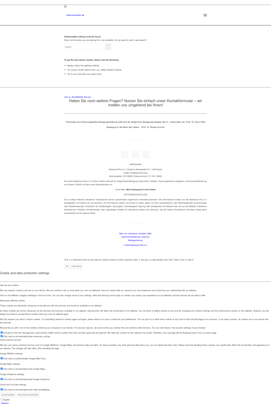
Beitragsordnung (135, 240)
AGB (149, 233)
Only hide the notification (28, 394)
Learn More (76, 266)
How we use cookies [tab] (9, 285)
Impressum (133, 233)
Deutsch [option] (5, 403)
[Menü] (205, 15)
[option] (136, 403)
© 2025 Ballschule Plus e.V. (135, 245)
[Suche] (197, 15)
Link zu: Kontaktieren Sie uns (77, 96)
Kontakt (142, 233)
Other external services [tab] (10, 339)
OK (67, 266)
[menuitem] (197, 15)
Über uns (123, 233)
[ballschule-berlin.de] (74, 15)
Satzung (145, 236)
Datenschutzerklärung (130, 236)
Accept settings (8, 394)
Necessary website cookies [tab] (12, 300)
